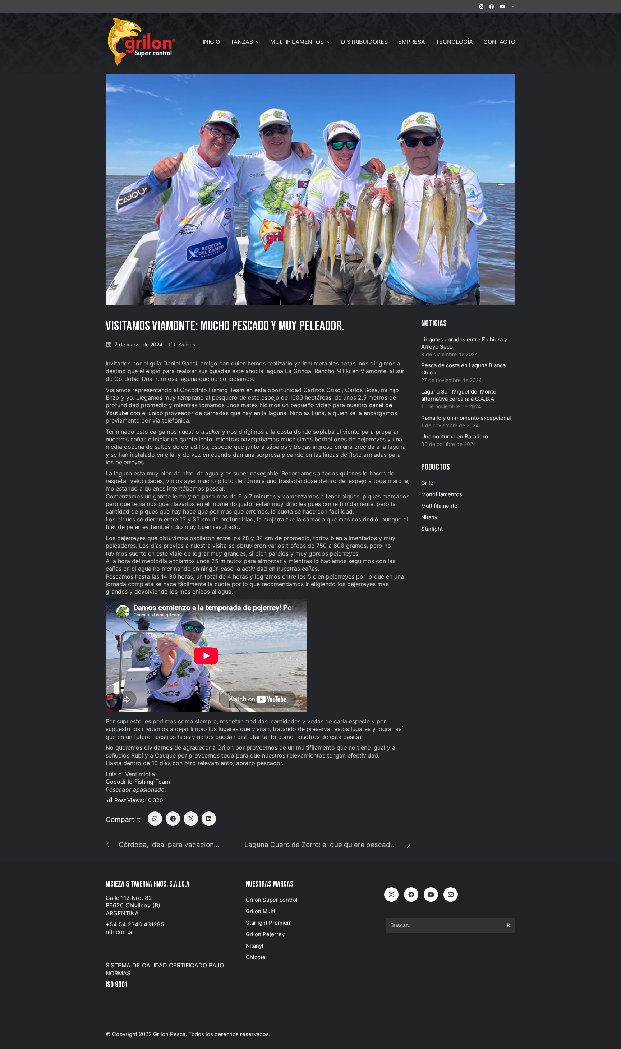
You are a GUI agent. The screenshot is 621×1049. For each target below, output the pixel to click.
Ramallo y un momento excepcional (466, 417)
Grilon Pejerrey (265, 934)
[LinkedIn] (209, 818)
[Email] (450, 894)
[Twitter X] (191, 818)
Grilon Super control (272, 899)
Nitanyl (430, 517)
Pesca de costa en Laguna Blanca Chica (463, 369)
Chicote (256, 957)
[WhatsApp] (155, 818)
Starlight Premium (269, 922)
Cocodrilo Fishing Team (138, 781)
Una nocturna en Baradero (454, 436)
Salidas (186, 344)
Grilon (429, 482)
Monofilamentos (441, 494)
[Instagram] (391, 894)
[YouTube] (431, 894)
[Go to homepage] (142, 42)
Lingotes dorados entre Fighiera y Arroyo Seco (464, 343)
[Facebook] (173, 818)
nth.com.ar (120, 931)
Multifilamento (439, 505)
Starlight (432, 528)
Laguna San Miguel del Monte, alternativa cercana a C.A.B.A (459, 395)
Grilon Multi (260, 911)
